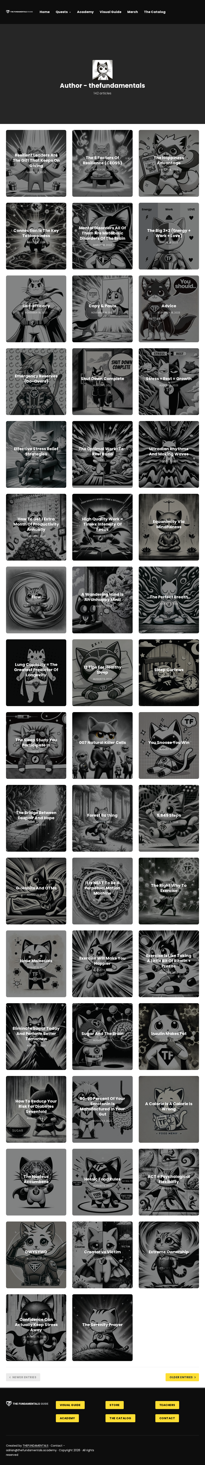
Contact (167, 1418)
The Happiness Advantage (169, 160)
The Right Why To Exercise (169, 888)
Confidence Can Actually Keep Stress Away (36, 1324)
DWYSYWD (36, 1251)
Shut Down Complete (102, 378)
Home (45, 12)
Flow (36, 597)
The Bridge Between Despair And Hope (36, 815)
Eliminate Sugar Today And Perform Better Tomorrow (36, 1033)
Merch (132, 12)
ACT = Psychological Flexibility (169, 1179)
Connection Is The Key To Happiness (36, 233)
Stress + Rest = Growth (169, 378)
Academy (85, 12)
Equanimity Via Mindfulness (169, 524)
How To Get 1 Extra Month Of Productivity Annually (36, 524)
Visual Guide (110, 12)
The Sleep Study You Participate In (36, 742)
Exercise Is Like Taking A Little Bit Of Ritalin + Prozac (168, 961)
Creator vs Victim (102, 1251)
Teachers (167, 1405)
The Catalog (155, 12)
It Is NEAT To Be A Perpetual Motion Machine (102, 888)
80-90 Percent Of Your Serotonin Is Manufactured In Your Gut (102, 1106)
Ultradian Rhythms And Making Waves (169, 451)
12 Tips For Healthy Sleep (102, 670)
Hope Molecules (36, 960)
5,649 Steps (169, 815)
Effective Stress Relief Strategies (36, 451)
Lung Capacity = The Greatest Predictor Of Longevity (36, 670)
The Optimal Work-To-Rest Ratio (102, 451)
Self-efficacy (36, 305)
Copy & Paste (102, 305)
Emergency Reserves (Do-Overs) (36, 378)
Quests (62, 12)
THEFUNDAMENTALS (35, 1446)
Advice (169, 305)
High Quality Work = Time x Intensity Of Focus (102, 524)
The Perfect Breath (169, 597)
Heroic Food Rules (102, 1179)
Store (115, 1405)
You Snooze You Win (168, 742)
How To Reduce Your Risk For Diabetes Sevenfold (36, 1106)
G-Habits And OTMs (36, 888)
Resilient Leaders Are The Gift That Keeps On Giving (36, 160)
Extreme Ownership (169, 1251)
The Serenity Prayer (102, 1324)
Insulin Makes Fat (169, 1033)
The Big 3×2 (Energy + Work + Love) (169, 233)
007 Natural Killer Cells (102, 742)
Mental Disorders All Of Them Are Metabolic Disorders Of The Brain (102, 233)
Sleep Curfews (169, 669)
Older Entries (181, 1377)
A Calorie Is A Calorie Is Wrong (168, 1106)
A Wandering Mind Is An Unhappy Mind (102, 597)
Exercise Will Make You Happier (102, 961)
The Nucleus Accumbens (36, 1179)
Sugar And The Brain (102, 1033)
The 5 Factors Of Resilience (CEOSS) (102, 160)
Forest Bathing (102, 815)
